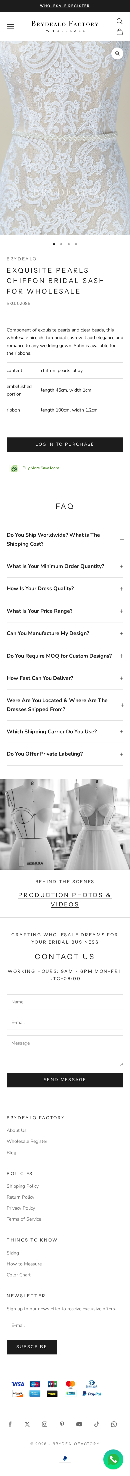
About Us (17, 1130)
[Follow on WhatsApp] (114, 1424)
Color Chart (19, 1275)
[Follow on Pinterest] (62, 1424)
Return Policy (20, 1197)
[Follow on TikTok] (96, 1424)
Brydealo (22, 258)
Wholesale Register (27, 1141)
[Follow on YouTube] (79, 1424)
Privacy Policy (21, 1208)
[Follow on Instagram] (44, 1424)
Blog (11, 1153)
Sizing (13, 1253)
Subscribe (31, 1347)
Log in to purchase (64, 444)
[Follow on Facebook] (10, 1424)
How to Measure (24, 1264)
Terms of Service (24, 1219)
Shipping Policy (23, 1186)
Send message (65, 1080)
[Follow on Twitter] (27, 1424)
